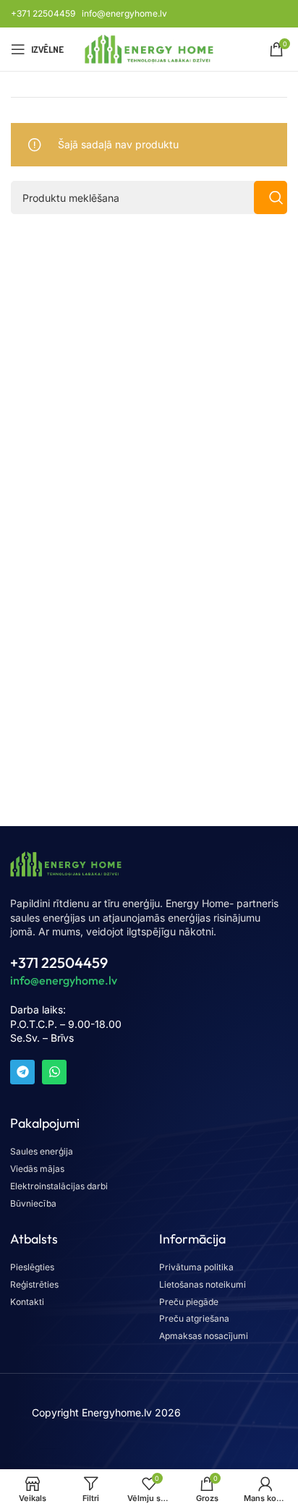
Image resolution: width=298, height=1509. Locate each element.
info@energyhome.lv (124, 13)
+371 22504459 (43, 13)
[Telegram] (22, 1072)
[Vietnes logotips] (149, 48)
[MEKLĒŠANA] (270, 197)
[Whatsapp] (54, 1072)
